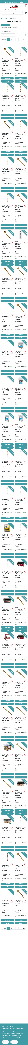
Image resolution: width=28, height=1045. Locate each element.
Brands (5, 18)
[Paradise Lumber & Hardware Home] (14, 6)
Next (23, 39)
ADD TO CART (7, 78)
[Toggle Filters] (26, 35)
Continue (5, 1042)
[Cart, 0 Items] (25, 6)
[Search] (23, 13)
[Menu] (2, 6)
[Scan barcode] (26, 13)
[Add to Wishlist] (12, 59)
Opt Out (14, 1042)
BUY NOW (7, 81)
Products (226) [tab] (5, 25)
